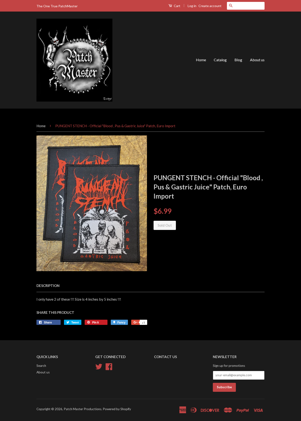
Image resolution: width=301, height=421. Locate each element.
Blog (238, 59)
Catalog (220, 59)
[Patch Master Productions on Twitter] (98, 366)
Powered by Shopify (117, 409)
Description (47, 285)
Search (41, 366)
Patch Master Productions (82, 409)
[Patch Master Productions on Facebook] (108, 366)
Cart (176, 6)
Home (201, 59)
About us (257, 59)
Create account (210, 6)
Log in (192, 6)
